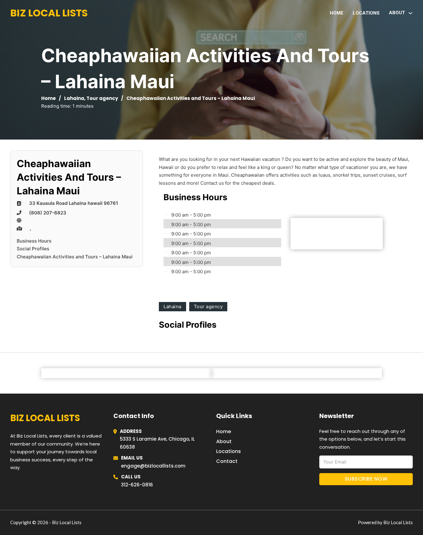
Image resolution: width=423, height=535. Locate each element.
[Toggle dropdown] (410, 13)
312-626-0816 (137, 484)
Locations (366, 13)
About (224, 441)
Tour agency (102, 98)
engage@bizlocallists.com (153, 466)
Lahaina (74, 98)
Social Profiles (33, 249)
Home (336, 13)
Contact (227, 461)
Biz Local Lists (49, 13)
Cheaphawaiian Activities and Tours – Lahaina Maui (75, 257)
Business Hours (34, 241)
